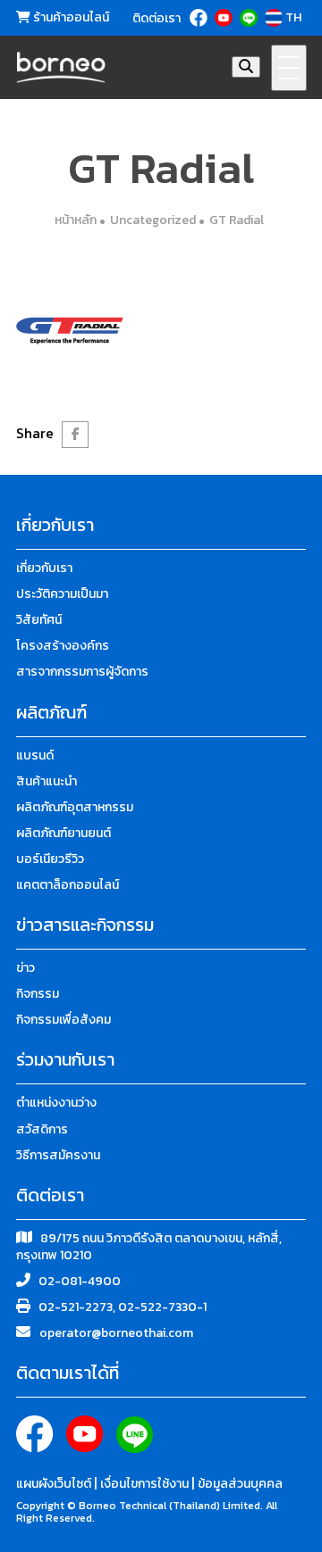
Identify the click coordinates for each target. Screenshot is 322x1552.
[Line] (250, 18)
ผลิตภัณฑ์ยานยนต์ (63, 833)
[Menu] (289, 68)
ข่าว (25, 968)
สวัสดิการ (42, 1129)
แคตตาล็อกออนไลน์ (67, 885)
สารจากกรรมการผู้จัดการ (82, 671)
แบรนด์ (35, 755)
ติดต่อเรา (156, 19)
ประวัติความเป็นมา (62, 594)
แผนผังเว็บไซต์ (55, 1483)
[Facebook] (200, 18)
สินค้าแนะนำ (46, 781)
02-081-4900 (79, 1281)
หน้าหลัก (76, 220)
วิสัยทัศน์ (39, 619)
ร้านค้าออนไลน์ (69, 18)
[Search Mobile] (246, 67)
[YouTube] (225, 18)
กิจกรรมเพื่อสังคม (63, 1019)
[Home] (61, 67)
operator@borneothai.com (116, 1333)
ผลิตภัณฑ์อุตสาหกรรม (74, 807)
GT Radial (236, 220)
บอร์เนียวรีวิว (50, 859)
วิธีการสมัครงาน (58, 1155)
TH (293, 18)
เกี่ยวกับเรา (44, 568)
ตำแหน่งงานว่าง (56, 1102)
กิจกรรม (37, 993)
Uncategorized (153, 220)
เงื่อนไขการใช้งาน (145, 1483)
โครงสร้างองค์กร (62, 645)
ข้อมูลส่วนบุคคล (240, 1483)
